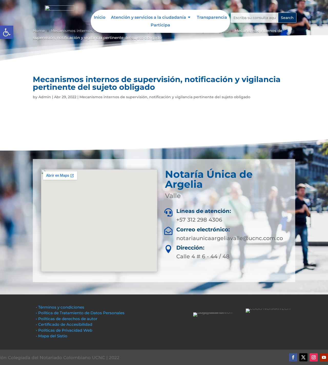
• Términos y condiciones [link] (60, 307)
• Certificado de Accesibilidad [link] (64, 324)
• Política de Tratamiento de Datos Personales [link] (80, 312)
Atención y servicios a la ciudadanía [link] (148, 18)
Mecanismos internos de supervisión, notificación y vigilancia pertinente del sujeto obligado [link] (164, 97)
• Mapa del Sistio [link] (52, 335)
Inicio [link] (99, 18)
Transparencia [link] (212, 18)
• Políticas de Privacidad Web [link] (64, 330)
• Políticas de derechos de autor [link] (66, 318)
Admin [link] (44, 97)
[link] (6, 32)
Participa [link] (160, 25)
